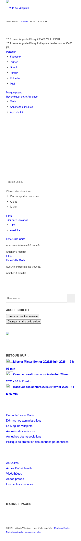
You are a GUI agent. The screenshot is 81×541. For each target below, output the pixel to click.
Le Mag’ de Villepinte (19, 426)
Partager (11, 51)
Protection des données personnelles (23, 532)
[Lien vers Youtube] (72, 536)
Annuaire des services (20, 431)
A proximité (16, 112)
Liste (9, 239)
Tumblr (14, 72)
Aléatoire (15, 230)
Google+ (15, 67)
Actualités (12, 463)
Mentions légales (62, 527)
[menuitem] (60, 8)
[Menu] (69, 8)
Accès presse (15, 479)
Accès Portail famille (19, 468)
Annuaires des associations (23, 436)
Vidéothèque (14, 473)
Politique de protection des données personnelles (37, 442)
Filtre (9, 216)
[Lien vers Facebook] (60, 536)
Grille (15, 239)
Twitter (13, 62)
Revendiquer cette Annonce (22, 96)
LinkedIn (15, 78)
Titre (12, 225)
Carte (13, 101)
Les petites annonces (19, 484)
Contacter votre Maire (20, 415)
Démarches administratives (23, 420)
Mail (12, 83)
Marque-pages (14, 92)
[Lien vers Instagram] (66, 536)
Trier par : (17, 220)
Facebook (15, 56)
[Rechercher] (60, 8)
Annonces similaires (21, 107)
